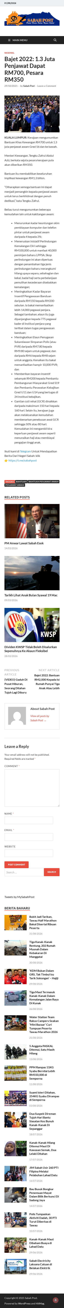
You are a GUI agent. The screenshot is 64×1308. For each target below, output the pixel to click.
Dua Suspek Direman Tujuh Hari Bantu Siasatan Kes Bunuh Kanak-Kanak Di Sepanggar (42, 1121)
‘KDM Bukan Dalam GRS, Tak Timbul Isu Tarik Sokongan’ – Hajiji (43, 974)
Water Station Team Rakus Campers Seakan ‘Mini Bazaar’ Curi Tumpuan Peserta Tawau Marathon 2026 (44, 1024)
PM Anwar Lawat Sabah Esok (24, 543)
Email (9, 830)
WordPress (24, 1303)
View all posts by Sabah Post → (39, 718)
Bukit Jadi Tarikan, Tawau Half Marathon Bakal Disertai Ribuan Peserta (43, 922)
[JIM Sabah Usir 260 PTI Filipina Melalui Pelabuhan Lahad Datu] (15, 1168)
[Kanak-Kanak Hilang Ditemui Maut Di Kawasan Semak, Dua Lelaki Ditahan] (15, 1143)
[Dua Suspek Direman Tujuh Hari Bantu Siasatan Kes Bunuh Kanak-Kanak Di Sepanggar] (15, 1114)
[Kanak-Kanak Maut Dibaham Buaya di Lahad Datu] (15, 1239)
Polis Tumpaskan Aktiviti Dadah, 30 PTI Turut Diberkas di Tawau (43, 1219)
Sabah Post (29, 85)
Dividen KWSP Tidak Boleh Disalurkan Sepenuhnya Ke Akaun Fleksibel (30, 649)
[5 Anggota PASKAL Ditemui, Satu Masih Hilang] (15, 1046)
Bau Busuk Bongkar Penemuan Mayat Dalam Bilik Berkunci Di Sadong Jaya (44, 1194)
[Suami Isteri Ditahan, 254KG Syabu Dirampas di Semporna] (15, 1092)
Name (9, 813)
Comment (12, 766)
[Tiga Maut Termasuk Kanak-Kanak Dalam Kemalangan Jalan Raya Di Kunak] (15, 992)
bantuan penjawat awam (43, 481)
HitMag (40, 1303)
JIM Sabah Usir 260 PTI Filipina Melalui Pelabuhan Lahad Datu (43, 1171)
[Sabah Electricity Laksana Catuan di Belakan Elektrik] (15, 1261)
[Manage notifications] (55, 1300)
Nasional (9, 53)
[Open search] (55, 40)
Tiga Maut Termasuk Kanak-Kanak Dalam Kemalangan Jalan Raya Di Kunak (43, 997)
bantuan (21, 481)
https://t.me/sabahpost (23, 460)
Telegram (25, 451)
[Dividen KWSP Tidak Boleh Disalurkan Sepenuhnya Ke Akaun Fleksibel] (32, 626)
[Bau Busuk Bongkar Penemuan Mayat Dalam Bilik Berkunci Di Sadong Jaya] (15, 1189)
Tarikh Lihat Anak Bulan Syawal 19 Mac (30, 595)
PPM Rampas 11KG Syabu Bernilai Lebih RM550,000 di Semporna (42, 1072)
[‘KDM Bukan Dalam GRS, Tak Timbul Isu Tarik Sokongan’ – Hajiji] (15, 971)
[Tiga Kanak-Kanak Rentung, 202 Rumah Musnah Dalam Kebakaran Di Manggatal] (15, 942)
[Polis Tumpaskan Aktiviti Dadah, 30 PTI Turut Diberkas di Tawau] (15, 1214)
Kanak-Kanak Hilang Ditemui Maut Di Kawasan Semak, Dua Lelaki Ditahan (42, 1148)
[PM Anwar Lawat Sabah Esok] (32, 522)
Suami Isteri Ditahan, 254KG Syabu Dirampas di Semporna (44, 1096)
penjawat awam (14, 485)
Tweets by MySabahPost (19, 896)
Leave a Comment (46, 85)
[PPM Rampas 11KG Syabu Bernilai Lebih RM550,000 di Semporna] (15, 1067)
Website (10, 846)
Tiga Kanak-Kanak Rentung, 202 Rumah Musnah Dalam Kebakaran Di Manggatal (42, 949)
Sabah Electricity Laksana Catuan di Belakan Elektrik (40, 1264)
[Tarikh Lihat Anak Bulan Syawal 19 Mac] (32, 574)
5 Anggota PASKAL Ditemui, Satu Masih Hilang (42, 1049)
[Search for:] (32, 872)
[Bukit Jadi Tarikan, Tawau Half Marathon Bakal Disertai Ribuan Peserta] (15, 917)
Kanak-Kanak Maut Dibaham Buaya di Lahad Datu (41, 1242)
